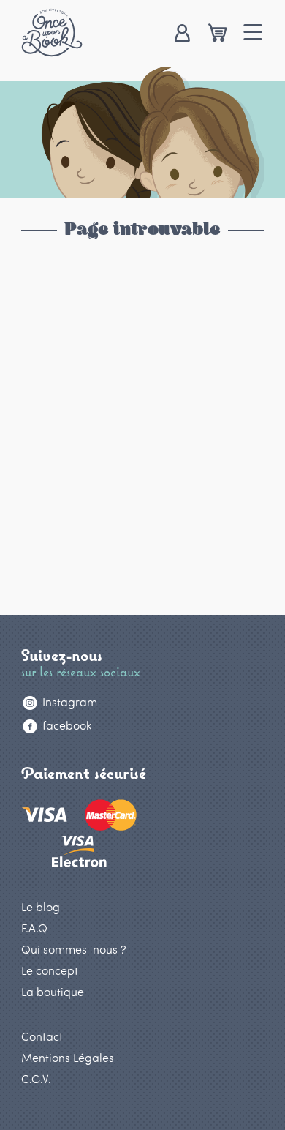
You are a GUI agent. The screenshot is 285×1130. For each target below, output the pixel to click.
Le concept (49, 970)
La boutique (52, 991)
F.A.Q (34, 927)
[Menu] (253, 34)
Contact (42, 1036)
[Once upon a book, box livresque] (52, 32)
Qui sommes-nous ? (73, 949)
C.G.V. (36, 1078)
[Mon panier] (217, 34)
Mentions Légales (67, 1057)
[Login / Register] (181, 34)
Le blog (40, 906)
